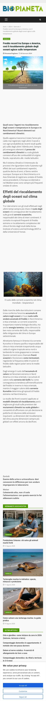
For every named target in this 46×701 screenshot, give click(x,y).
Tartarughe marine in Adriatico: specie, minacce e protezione (23, 562)
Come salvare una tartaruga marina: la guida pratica (23, 601)
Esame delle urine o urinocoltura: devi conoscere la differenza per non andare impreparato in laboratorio (21, 480)
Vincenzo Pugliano (11, 53)
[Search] (40, 19)
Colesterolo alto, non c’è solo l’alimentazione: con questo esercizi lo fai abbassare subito (22, 493)
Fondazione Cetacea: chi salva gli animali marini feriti (23, 523)
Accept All (23, 685)
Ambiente (7, 39)
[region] (23, 681)
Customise (23, 691)
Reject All (23, 697)
